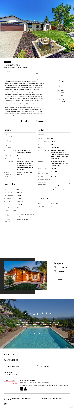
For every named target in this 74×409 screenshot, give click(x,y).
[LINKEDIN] (5, 403)
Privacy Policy (58, 398)
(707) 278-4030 (45, 366)
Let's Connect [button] (37, 333)
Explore (60, 279)
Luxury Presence (25, 398)
